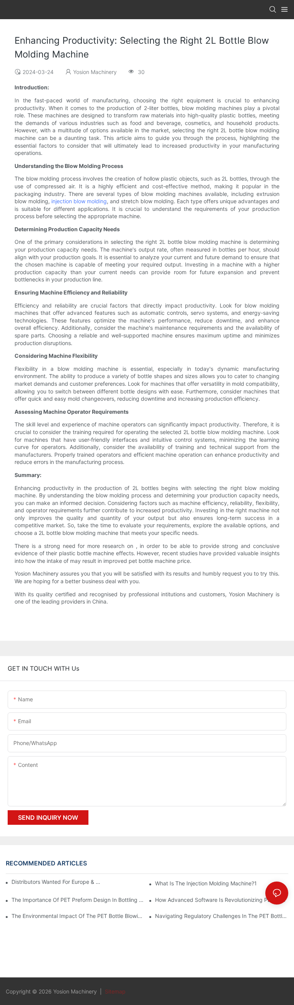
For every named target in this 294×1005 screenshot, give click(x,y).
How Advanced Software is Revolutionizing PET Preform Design (221, 899)
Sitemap (114, 991)
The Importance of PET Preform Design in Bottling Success (78, 899)
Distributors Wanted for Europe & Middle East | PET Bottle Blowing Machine (57, 881)
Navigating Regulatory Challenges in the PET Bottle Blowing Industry (221, 916)
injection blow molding (79, 201)
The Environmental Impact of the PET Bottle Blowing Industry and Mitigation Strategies (78, 916)
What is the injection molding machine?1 (206, 883)
